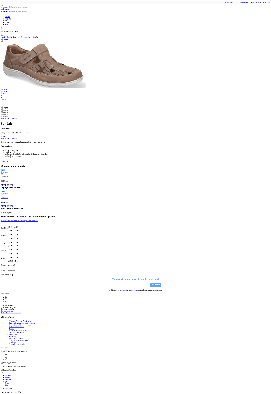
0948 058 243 (6, 313)
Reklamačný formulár (16, 327)
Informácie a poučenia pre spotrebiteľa (22, 323)
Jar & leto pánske (24, 37)
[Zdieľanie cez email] (2, 101)
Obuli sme (12, 336)
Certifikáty (12, 342)
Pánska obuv (11, 37)
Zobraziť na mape (7, 311)
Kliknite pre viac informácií (10, 221)
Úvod (3, 37)
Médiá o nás (13, 334)
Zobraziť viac (5, 161)
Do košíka (4, 177)
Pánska (7, 17)
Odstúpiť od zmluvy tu (17, 344)
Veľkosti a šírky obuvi (16, 332)
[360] (3, 93)
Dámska (8, 15)
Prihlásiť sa (155, 285)
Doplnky (8, 19)
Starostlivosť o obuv (16, 338)
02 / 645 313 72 (16, 313)
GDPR (11, 329)
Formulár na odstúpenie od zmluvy (21, 325)
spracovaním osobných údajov (130, 290)
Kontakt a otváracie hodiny (18, 331)
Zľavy (7, 24)
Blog (6, 20)
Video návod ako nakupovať (260, 2)
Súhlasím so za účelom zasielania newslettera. (136, 290)
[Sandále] (4, 39)
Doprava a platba (242, 2)
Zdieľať (3, 99)
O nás (7, 22)
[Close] (2, 372)
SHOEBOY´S (7, 185)
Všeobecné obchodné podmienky (20, 321)
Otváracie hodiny (228, 2)
